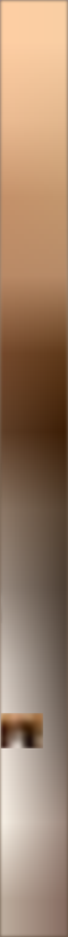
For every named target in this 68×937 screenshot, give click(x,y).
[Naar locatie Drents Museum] (34, 741)
